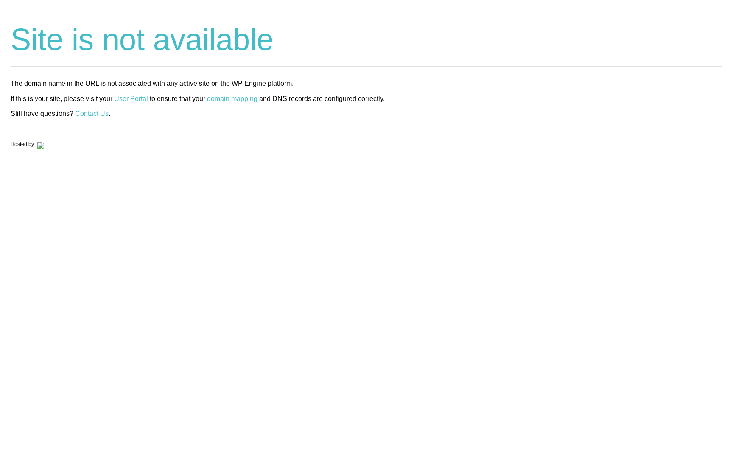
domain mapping (232, 98)
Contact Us (92, 113)
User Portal (131, 98)
